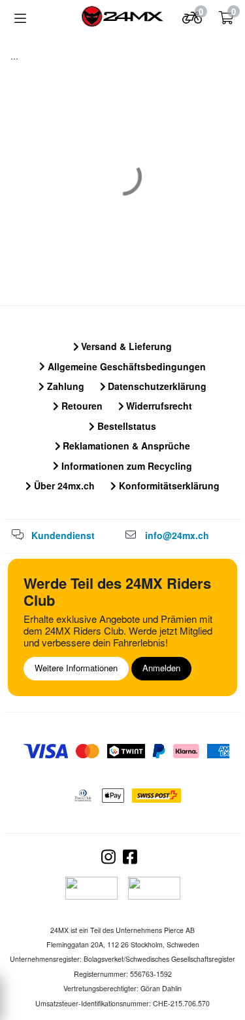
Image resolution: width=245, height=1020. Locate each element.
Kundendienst (63, 535)
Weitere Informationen (76, 667)
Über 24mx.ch (63, 485)
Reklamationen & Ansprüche (125, 445)
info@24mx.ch (177, 535)
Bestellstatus (125, 425)
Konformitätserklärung (168, 485)
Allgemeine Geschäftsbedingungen (125, 366)
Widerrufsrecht (157, 405)
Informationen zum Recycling (125, 465)
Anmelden (161, 667)
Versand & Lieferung (125, 346)
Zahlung (64, 386)
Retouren (81, 405)
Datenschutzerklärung (155, 386)
